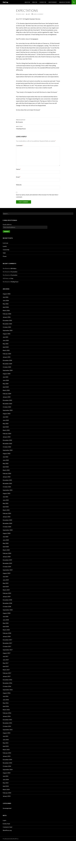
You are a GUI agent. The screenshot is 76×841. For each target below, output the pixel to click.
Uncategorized (7, 808)
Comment (19, 145)
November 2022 (7, 443)
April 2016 (6, 706)
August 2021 (6, 493)
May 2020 (5, 543)
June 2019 (6, 580)
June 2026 (6, 300)
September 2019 (8, 570)
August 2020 (6, 533)
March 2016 (6, 709)
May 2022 (5, 463)
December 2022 (7, 440)
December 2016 (7, 679)
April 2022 (6, 467)
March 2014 (6, 789)
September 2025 (8, 330)
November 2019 (7, 563)
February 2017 (7, 673)
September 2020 (8, 530)
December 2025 (7, 320)
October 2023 (7, 407)
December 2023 (7, 400)
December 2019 (7, 560)
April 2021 (6, 507)
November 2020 (7, 523)
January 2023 (6, 437)
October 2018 (7, 606)
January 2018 (6, 636)
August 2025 (6, 334)
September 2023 (8, 410)
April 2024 (6, 387)
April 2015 (6, 746)
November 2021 (7, 483)
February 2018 (7, 633)
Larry (28, 14)
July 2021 (5, 497)
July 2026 (5, 297)
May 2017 (5, 663)
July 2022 (5, 457)
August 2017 (6, 653)
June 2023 (6, 420)
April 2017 (6, 666)
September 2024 (8, 370)
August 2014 (6, 773)
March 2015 (6, 749)
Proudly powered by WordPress (11, 838)
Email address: (7, 224)
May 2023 (5, 423)
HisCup (5, 2)
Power (5, 256)
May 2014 (5, 783)
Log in (4, 820)
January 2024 (6, 397)
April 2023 (6, 427)
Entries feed (6, 823)
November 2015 (7, 723)
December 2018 (7, 600)
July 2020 (5, 536)
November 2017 (7, 643)
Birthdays (13, 268)
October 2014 (7, 766)
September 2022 (8, 450)
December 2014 (7, 759)
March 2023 (6, 430)
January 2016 (6, 716)
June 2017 (6, 660)
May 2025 (5, 343)
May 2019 (5, 583)
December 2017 (7, 640)
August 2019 (6, 573)
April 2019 (6, 586)
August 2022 (6, 453)
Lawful (5, 246)
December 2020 (7, 520)
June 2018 (6, 620)
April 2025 (6, 347)
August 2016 (6, 693)
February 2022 (7, 473)
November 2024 (7, 363)
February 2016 (7, 713)
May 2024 (5, 383)
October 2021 (7, 487)
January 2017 (6, 676)
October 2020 (7, 526)
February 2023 (7, 433)
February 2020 (7, 553)
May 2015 (5, 743)
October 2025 (7, 327)
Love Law (5, 243)
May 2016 (5, 703)
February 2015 (7, 753)
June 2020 (6, 540)
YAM (4, 253)
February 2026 (7, 314)
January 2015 (6, 756)
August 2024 (6, 373)
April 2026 (6, 307)
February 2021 (7, 513)
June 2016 (6, 699)
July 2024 (5, 377)
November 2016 (7, 683)
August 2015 (6, 733)
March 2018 (6, 630)
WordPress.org (7, 830)
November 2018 (7, 603)
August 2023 (6, 413)
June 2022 (6, 460)
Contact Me (42, 2)
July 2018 (5, 616)
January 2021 (6, 516)
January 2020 (6, 556)
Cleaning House (21, 127)
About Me (27, 2)
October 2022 (7, 447)
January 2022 (6, 477)
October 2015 (7, 726)
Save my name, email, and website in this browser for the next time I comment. (37, 196)
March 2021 (6, 510)
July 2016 (5, 696)
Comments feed (7, 827)
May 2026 (5, 304)
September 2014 (8, 769)
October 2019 (7, 566)
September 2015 (8, 729)
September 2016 (8, 689)
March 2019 (6, 590)
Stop (11, 278)
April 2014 (6, 786)
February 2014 (7, 793)
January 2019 (6, 596)
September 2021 (8, 490)
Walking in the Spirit (64, 2)
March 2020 (6, 550)
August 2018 (6, 613)
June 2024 (6, 380)
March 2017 (6, 670)
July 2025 (5, 337)
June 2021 (6, 500)
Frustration (14, 272)
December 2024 (7, 360)
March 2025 (6, 350)
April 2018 (6, 626)
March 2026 (6, 310)
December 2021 (7, 480)
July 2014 (5, 776)
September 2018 (8, 610)
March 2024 (6, 390)
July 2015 (5, 736)
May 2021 (5, 503)
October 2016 (7, 686)
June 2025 (6, 340)
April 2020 (6, 546)
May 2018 (5, 623)
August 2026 (6, 294)
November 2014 (7, 763)
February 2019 (7, 593)
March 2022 (6, 470)
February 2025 (7, 353)
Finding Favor (14, 281)
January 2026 (6, 317)
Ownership (6, 249)
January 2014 (6, 796)
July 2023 (5, 417)
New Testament (52, 2)
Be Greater (20, 121)
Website (19, 185)
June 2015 (6, 739)
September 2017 (8, 650)
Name (18, 169)
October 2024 (7, 367)
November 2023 (7, 403)
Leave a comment (38, 14)
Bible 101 (34, 2)
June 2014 (6, 779)
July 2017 (5, 656)
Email (18, 177)
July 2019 (5, 576)
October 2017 (7, 646)
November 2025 (7, 324)
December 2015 (7, 719)
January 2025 (6, 357)
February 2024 (7, 393)
